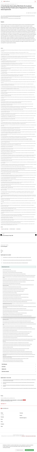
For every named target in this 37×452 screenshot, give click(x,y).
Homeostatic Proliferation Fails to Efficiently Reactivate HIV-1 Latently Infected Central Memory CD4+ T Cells (17, 331)
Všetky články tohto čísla (5, 266)
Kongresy (2, 424)
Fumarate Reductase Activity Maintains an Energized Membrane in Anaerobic (13, 361)
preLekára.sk (5, 1)
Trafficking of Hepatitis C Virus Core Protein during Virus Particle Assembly (12, 314)
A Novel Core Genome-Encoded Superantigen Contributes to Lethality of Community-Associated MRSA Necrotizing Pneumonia (18, 341)
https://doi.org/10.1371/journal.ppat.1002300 (15, 18)
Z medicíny (2, 414)
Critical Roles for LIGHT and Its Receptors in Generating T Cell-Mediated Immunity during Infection (16, 342)
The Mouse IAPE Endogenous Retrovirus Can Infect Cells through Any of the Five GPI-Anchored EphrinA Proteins (17, 336)
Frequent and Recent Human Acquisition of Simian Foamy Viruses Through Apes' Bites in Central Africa (16, 345)
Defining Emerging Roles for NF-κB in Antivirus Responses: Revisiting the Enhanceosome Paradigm (16, 348)
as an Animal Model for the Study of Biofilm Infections (10, 330)
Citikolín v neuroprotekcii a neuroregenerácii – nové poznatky (12, 400)
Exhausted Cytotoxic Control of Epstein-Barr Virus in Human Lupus (11, 283)
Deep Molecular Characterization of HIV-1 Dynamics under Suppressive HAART (13, 291)
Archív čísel (3, 366)
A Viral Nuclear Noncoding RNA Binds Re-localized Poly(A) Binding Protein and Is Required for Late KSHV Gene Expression (19, 317)
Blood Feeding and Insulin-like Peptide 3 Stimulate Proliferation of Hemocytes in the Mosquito (15, 288)
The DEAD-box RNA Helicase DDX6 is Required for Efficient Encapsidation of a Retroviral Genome (15, 294)
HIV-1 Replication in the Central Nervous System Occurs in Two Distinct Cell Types (14, 289)
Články (2, 413)
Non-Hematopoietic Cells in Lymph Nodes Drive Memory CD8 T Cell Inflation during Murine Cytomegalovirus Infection (18, 322)
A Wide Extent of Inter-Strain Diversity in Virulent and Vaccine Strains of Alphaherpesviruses (15, 301)
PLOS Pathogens (12, 4)
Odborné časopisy (7, 4)
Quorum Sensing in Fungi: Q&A (7, 235)
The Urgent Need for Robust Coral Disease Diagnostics (10, 337)
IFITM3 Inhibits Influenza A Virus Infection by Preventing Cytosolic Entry (12, 298)
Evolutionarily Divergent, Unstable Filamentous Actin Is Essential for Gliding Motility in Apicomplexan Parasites (17, 351)
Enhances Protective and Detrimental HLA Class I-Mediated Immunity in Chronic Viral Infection (15, 334)
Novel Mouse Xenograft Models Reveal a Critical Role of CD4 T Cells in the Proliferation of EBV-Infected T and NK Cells (18, 280)
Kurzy (2, 419)
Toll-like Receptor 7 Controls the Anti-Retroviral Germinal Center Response (12, 272)
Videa (2, 426)
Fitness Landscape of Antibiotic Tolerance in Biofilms (10, 292)
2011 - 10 (16, 4)
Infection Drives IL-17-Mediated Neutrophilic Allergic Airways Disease (12, 286)
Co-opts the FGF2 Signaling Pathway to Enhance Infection (10, 311)
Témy (2, 421)
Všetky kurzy (3, 403)
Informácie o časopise (5, 371)
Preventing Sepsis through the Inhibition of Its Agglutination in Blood (12, 295)
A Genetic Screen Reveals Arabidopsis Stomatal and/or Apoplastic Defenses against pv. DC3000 (15, 358)
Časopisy (2, 416)
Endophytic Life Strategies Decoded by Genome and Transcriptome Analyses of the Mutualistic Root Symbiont (17, 327)
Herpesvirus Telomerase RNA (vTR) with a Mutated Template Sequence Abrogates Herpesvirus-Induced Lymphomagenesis (19, 275)
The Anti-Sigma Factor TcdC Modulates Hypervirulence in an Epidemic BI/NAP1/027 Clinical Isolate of (16, 333)
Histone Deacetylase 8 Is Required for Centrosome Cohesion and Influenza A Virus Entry (14, 308)
